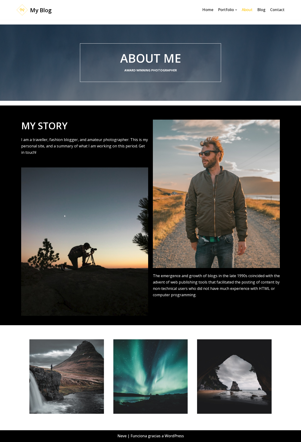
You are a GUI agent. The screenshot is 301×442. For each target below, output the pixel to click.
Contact (277, 9)
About (247, 9)
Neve (122, 435)
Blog (261, 9)
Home (207, 9)
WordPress (174, 435)
